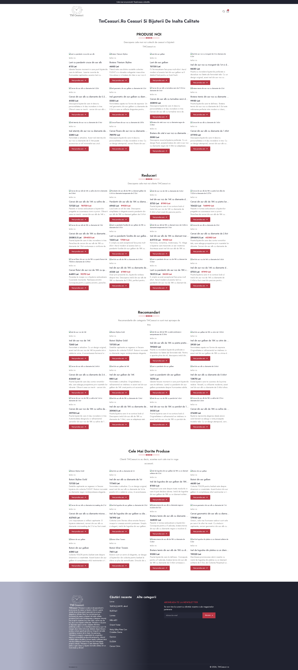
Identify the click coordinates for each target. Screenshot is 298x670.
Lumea (112, 615)
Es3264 (113, 641)
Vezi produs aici (77, 80)
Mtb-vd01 (113, 620)
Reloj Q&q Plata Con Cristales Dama (118, 631)
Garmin (113, 637)
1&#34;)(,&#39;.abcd (119, 606)
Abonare (208, 615)
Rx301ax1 (113, 611)
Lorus (112, 601)
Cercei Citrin (115, 646)
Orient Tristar (115, 625)
